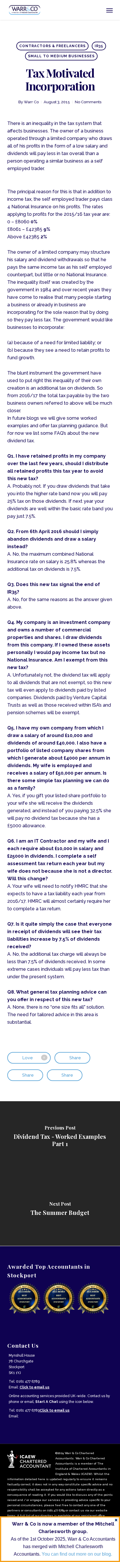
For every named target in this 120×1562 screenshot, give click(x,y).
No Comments (88, 102)
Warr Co (31, 102)
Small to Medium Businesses (61, 56)
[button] (109, 10)
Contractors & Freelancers (52, 46)
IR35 (99, 46)
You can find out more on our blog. (77, 1554)
